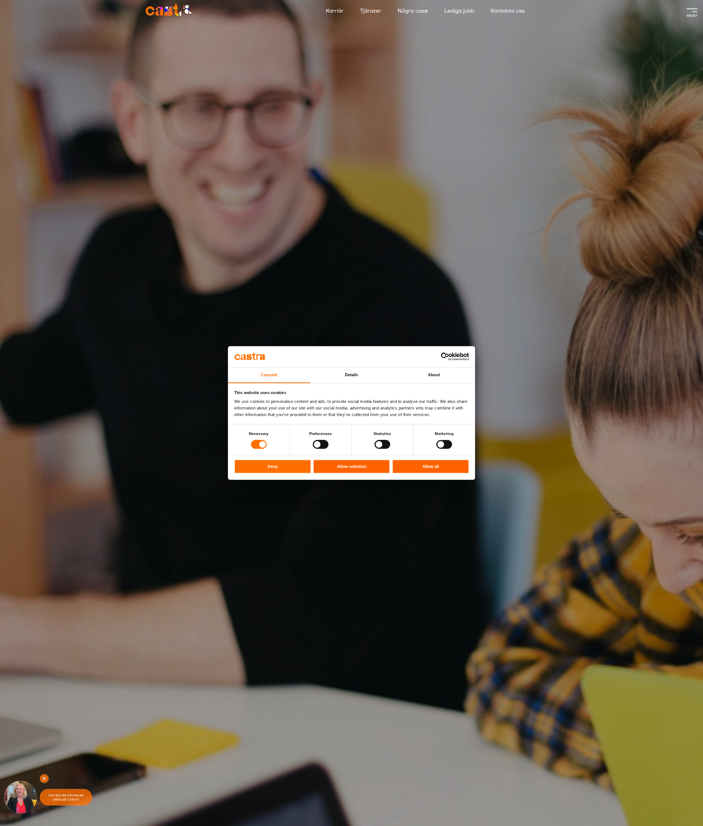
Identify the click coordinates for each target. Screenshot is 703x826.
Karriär (335, 11)
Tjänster (370, 11)
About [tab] (434, 374)
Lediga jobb (459, 11)
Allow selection (351, 466)
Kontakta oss (508, 11)
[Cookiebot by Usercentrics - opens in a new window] (445, 357)
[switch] (320, 444)
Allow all (430, 466)
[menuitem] (340, 11)
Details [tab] (351, 374)
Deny (273, 466)
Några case (413, 11)
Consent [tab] (269, 374)
